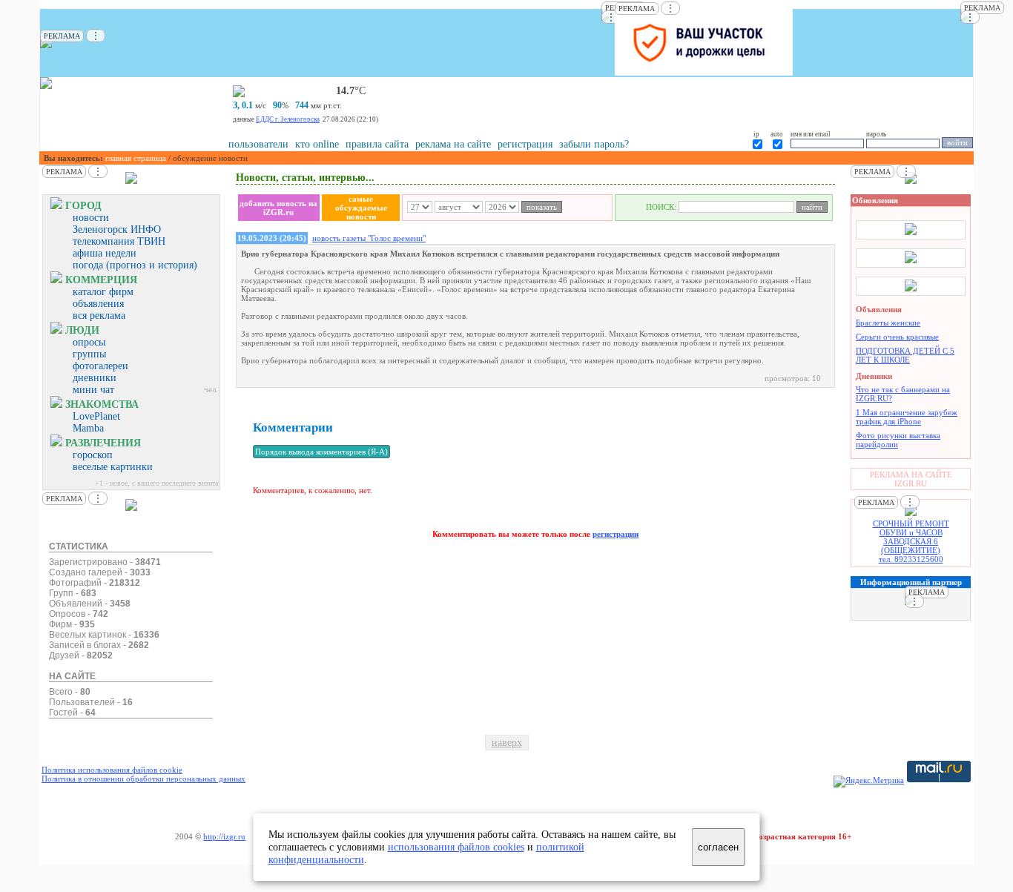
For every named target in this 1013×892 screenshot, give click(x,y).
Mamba (88, 428)
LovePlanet (96, 416)
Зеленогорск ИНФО (117, 229)
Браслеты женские (888, 322)
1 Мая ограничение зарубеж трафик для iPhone (906, 417)
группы (89, 354)
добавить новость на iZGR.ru (278, 208)
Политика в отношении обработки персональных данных (143, 778)
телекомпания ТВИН (119, 241)
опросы (89, 342)
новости (91, 217)
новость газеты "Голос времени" (369, 238)
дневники (94, 377)
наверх (507, 742)
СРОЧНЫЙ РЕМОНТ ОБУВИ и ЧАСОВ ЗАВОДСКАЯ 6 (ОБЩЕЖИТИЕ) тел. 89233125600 (911, 541)
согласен (718, 847)
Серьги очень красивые (897, 336)
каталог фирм (103, 291)
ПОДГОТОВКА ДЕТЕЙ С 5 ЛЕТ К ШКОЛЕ (905, 355)
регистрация (525, 144)
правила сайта (377, 144)
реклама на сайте (453, 144)
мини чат (93, 389)
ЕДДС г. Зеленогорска (288, 119)
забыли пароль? (594, 144)
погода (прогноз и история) (135, 265)
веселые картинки (113, 466)
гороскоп (93, 454)
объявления (98, 303)
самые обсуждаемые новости (361, 207)
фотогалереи (100, 365)
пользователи (258, 144)
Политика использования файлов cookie (112, 769)
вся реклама (99, 315)
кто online (317, 144)
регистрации (616, 533)
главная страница (135, 157)
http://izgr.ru (224, 836)
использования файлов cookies (456, 847)
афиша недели (104, 253)
